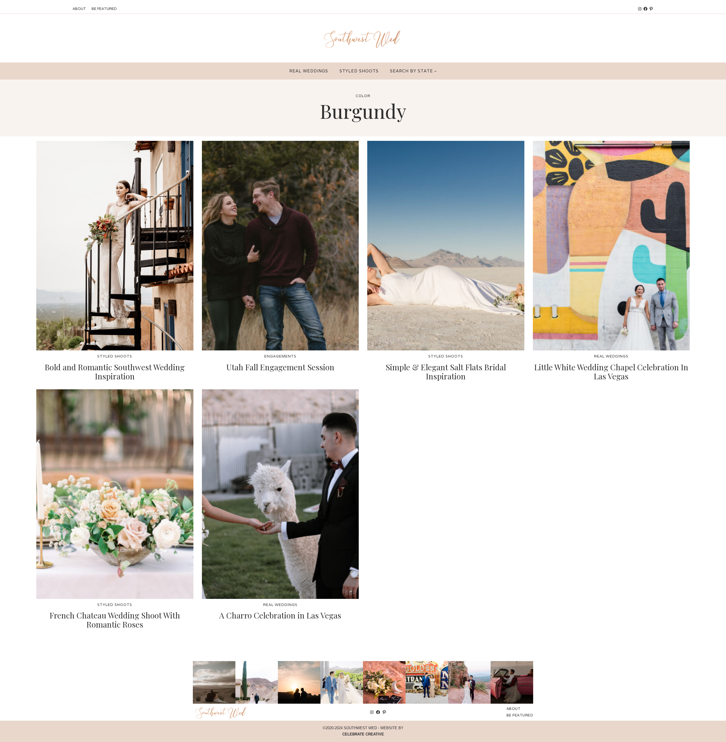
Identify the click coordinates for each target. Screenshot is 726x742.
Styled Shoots (114, 356)
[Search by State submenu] (435, 71)
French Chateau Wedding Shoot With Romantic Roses (115, 620)
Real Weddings (611, 356)
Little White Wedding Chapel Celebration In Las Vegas (611, 372)
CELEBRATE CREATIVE (363, 734)
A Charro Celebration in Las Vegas (280, 615)
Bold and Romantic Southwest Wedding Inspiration (115, 372)
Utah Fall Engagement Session (280, 367)
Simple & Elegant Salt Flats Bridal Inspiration (446, 372)
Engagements (280, 356)
